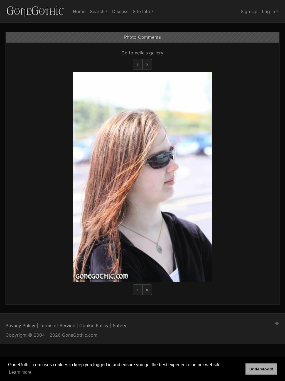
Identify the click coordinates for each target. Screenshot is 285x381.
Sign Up (249, 11)
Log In (268, 11)
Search (97, 11)
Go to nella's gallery (142, 53)
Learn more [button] (20, 372)
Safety (119, 325)
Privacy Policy (20, 325)
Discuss (120, 11)
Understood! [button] (261, 369)
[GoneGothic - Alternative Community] (35, 11)
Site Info (141, 11)
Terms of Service (57, 325)
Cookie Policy (94, 325)
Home (79, 11)
